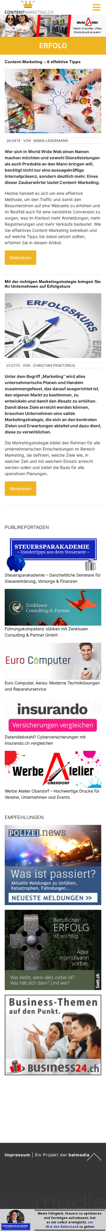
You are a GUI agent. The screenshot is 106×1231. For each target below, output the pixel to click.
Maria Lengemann (51, 140)
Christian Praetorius (54, 365)
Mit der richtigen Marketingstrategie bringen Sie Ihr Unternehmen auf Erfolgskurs (53, 284)
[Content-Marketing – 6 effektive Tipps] (53, 101)
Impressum (17, 1154)
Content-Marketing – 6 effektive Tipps (43, 61)
